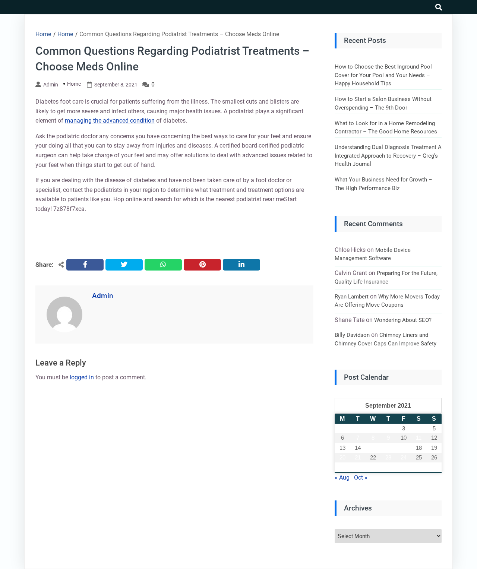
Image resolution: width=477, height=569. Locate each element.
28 (358, 467)
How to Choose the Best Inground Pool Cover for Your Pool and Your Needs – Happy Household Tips (383, 75)
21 (358, 457)
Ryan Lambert (352, 296)
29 (373, 467)
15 (373, 448)
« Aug (342, 477)
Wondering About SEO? (403, 320)
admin (50, 85)
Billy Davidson (352, 335)
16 (388, 448)
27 (342, 467)
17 (404, 448)
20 (342, 457)
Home (74, 84)
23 (388, 457)
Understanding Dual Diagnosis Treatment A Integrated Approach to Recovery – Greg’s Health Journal (388, 155)
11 (418, 437)
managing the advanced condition (110, 120)
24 (404, 457)
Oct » (360, 477)
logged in (82, 377)
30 (388, 467)
